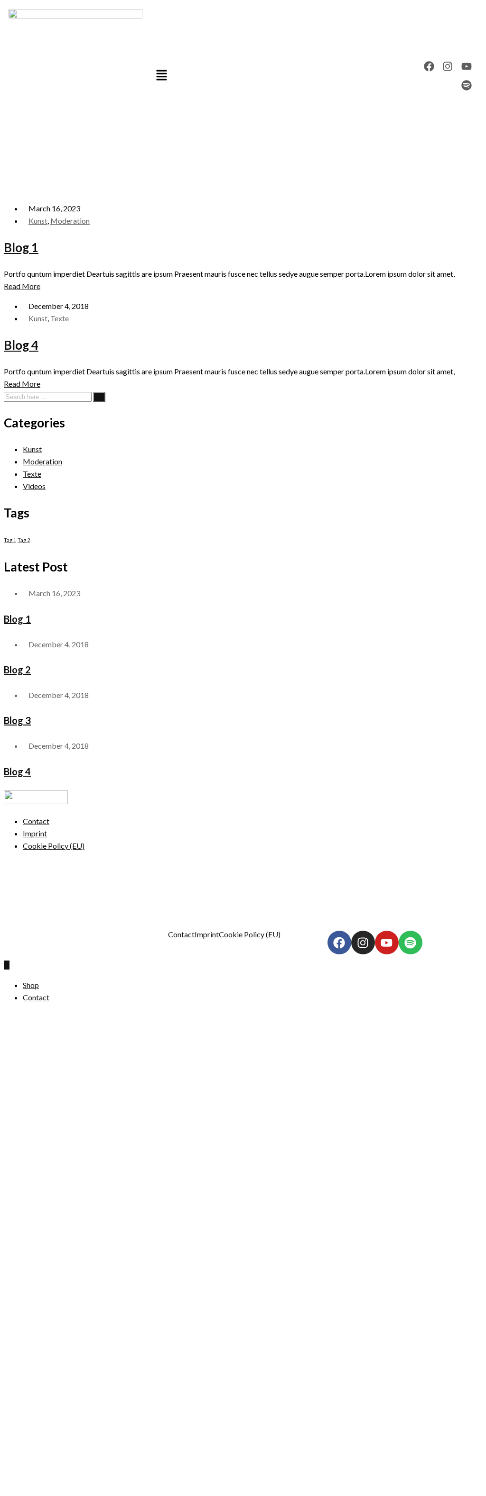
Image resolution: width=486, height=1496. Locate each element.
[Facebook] (429, 66)
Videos (34, 485)
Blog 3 (17, 720)
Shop (31, 984)
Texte (59, 318)
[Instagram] (447, 66)
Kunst (37, 220)
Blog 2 (17, 669)
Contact (36, 820)
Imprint (35, 833)
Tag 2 (24, 540)
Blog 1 (21, 247)
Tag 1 (10, 540)
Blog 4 (21, 345)
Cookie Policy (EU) (53, 845)
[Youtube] (466, 66)
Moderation (70, 220)
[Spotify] (466, 85)
